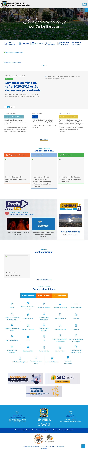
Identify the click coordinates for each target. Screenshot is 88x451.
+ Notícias (44, 139)
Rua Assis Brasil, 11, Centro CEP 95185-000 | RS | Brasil (17, 420)
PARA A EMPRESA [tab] (44, 296)
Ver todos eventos (44, 280)
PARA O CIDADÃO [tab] (28, 296)
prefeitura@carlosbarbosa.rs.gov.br (70, 421)
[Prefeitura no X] (45, 424)
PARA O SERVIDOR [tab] (60, 296)
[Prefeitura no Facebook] (39, 424)
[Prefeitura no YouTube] (49, 424)
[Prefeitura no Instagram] (42, 424)
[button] (41, 65)
